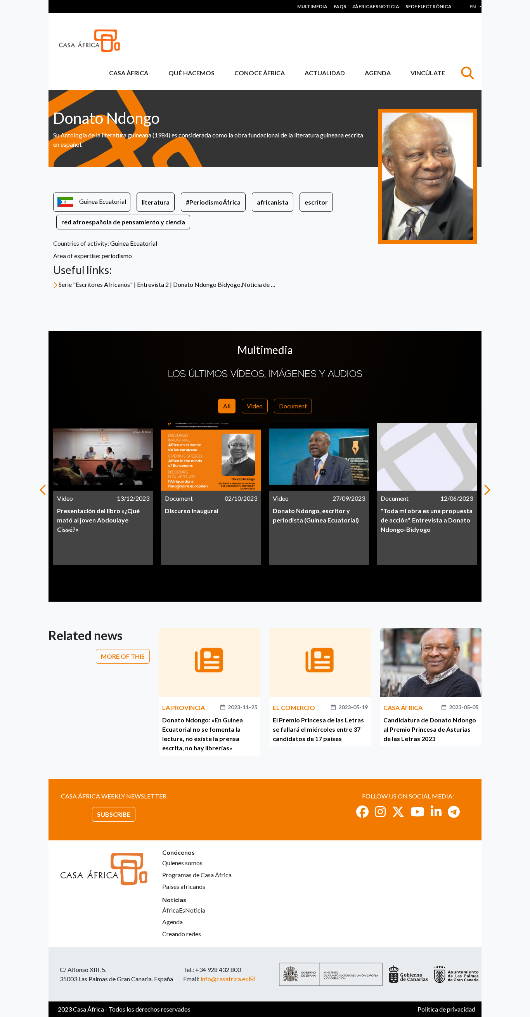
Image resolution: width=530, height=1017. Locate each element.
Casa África (128, 72)
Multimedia (312, 6)
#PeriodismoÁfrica (213, 202)
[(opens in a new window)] (362, 811)
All (226, 406)
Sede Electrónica (428, 6)
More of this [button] (123, 656)
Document (293, 406)
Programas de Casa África (197, 874)
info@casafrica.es (224, 978)
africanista (272, 202)
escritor (316, 202)
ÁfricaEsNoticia (183, 910)
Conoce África (259, 72)
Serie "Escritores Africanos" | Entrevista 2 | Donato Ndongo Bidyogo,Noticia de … (167, 284)
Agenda (378, 72)
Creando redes (181, 933)
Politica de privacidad (446, 1009)
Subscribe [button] (113, 814)
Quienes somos (182, 862)
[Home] (92, 40)
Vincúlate (427, 72)
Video (255, 406)
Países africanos (183, 886)
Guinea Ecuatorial (102, 201)
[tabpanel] (103, 494)
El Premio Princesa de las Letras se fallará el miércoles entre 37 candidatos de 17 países (318, 729)
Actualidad (325, 72)
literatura (156, 202)
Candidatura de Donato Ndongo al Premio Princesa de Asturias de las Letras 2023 (429, 729)
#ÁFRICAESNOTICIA (375, 6)
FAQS (340, 6)
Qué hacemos (191, 72)
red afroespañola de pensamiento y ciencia (123, 222)
